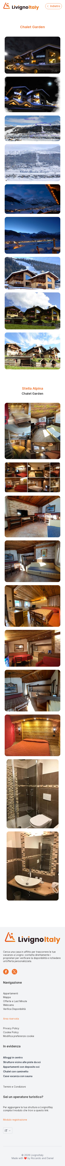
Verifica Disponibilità (14, 1009)
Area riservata (11, 1018)
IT (6, 1130)
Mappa (7, 997)
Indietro (55, 6)
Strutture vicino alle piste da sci (22, 1062)
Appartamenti (10, 993)
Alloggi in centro (13, 1057)
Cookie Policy (11, 1032)
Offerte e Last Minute (15, 1001)
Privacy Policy (11, 1028)
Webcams (8, 1005)
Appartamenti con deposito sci (21, 1066)
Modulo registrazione (15, 1119)
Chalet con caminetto (15, 1071)
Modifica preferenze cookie (18, 1036)
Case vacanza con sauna (17, 1076)
